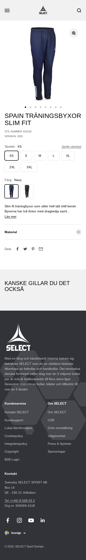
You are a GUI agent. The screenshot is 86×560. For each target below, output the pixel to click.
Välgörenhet (56, 436)
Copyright (12, 451)
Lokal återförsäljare (19, 428)
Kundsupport (14, 420)
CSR (51, 420)
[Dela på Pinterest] (33, 249)
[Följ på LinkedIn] (43, 520)
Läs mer (11, 216)
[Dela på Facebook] (17, 249)
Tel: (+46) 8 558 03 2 (20, 500)
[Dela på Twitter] (25, 249)
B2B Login (12, 459)
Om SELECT (57, 412)
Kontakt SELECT (17, 412)
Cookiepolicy (14, 436)
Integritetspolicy (16, 443)
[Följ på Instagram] (19, 520)
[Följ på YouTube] (31, 520)
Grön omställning (60, 428)
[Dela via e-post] (41, 249)
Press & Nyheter (59, 443)
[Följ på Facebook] (8, 520)
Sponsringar (56, 451)
